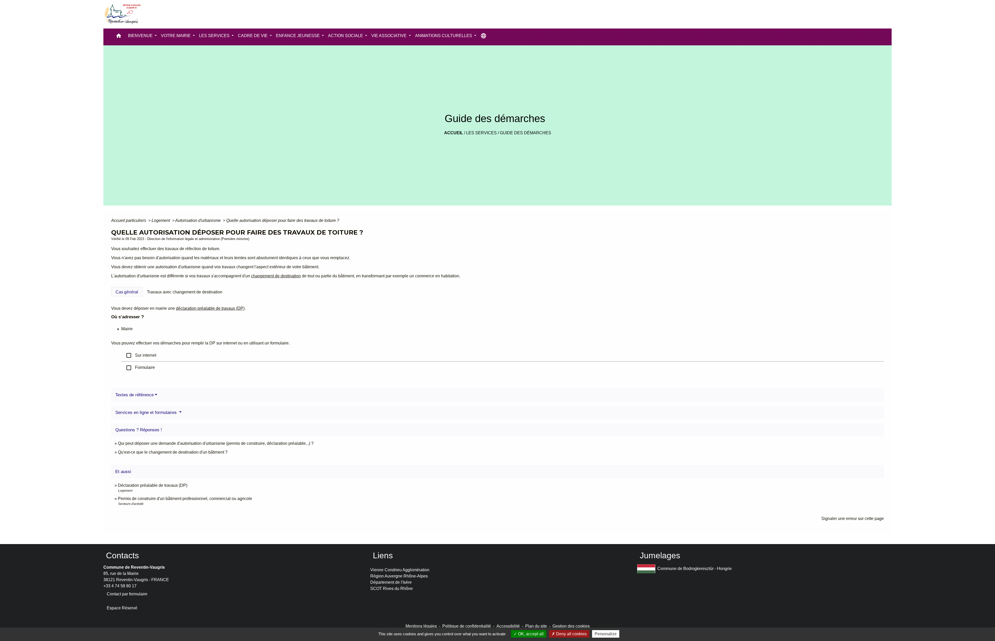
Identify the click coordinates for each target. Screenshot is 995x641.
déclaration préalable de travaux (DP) (210, 308)
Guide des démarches (525, 133)
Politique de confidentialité (466, 626)
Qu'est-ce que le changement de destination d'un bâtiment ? (173, 452)
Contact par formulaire (127, 594)
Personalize (606, 634)
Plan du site (536, 626)
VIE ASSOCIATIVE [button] (389, 35)
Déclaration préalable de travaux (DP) (152, 485)
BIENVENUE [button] (141, 35)
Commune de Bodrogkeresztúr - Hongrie (694, 568)
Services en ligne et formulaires (146, 412)
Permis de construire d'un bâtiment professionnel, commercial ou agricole (185, 498)
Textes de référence (134, 394)
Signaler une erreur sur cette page (852, 518)
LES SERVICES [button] (215, 35)
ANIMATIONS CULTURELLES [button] (444, 35)
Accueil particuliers (129, 220)
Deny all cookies (571, 634)
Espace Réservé (122, 608)
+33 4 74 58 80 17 (120, 586)
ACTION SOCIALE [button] (346, 35)
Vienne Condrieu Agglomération (399, 570)
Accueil (453, 133)
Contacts (122, 555)
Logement (161, 220)
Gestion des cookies (571, 626)
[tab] (127, 292)
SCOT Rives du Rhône (391, 588)
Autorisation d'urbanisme (198, 220)
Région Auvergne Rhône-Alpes (399, 576)
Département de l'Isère (391, 582)
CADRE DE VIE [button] (253, 35)
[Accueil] (122, 14)
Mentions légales (421, 626)
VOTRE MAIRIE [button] (176, 35)
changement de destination (276, 276)
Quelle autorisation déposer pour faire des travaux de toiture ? (282, 220)
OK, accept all (530, 634)
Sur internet (141, 355)
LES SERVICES (481, 133)
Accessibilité (508, 626)
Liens (383, 555)
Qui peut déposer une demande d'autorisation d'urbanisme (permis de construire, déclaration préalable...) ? (216, 443)
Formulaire (140, 368)
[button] (118, 37)
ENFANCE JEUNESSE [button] (298, 35)
